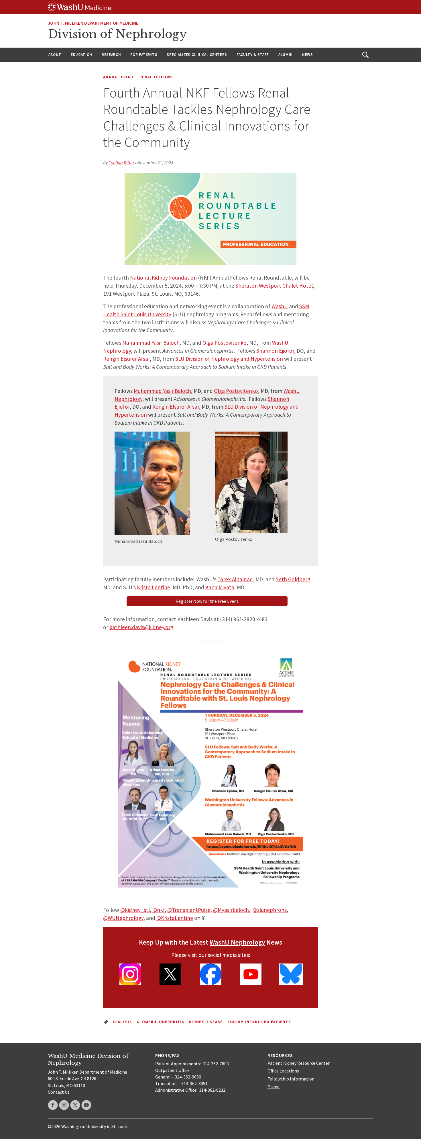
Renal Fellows (156, 77)
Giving (273, 1086)
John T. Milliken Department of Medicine (93, 23)
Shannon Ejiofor (275, 350)
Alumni (285, 54)
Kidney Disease (206, 1022)
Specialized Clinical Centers (197, 54)
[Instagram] (64, 1105)
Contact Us (59, 1092)
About (54, 54)
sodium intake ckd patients (259, 1022)
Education (81, 54)
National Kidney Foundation (163, 277)
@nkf (158, 909)
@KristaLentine (174, 917)
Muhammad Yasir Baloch (151, 342)
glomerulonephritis (160, 1022)
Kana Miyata (219, 587)
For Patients (143, 54)
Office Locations (283, 1071)
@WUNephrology (123, 917)
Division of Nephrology (117, 34)
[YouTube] (86, 1105)
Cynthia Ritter (121, 162)
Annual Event (118, 77)
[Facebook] (53, 1105)
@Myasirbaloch (231, 909)
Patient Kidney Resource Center (298, 1063)
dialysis (122, 1022)
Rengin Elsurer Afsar (126, 358)
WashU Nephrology (237, 942)
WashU (280, 306)
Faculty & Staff (253, 54)
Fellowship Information (290, 1079)
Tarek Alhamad (235, 579)
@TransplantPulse (188, 909)
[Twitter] (75, 1105)
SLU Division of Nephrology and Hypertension (229, 358)
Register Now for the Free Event (207, 601)
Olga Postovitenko (224, 342)
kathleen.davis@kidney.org (141, 627)
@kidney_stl (135, 909)
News (307, 54)
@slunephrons (270, 909)
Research (111, 54)
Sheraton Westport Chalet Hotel (274, 285)
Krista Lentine (153, 587)
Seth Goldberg (293, 579)
